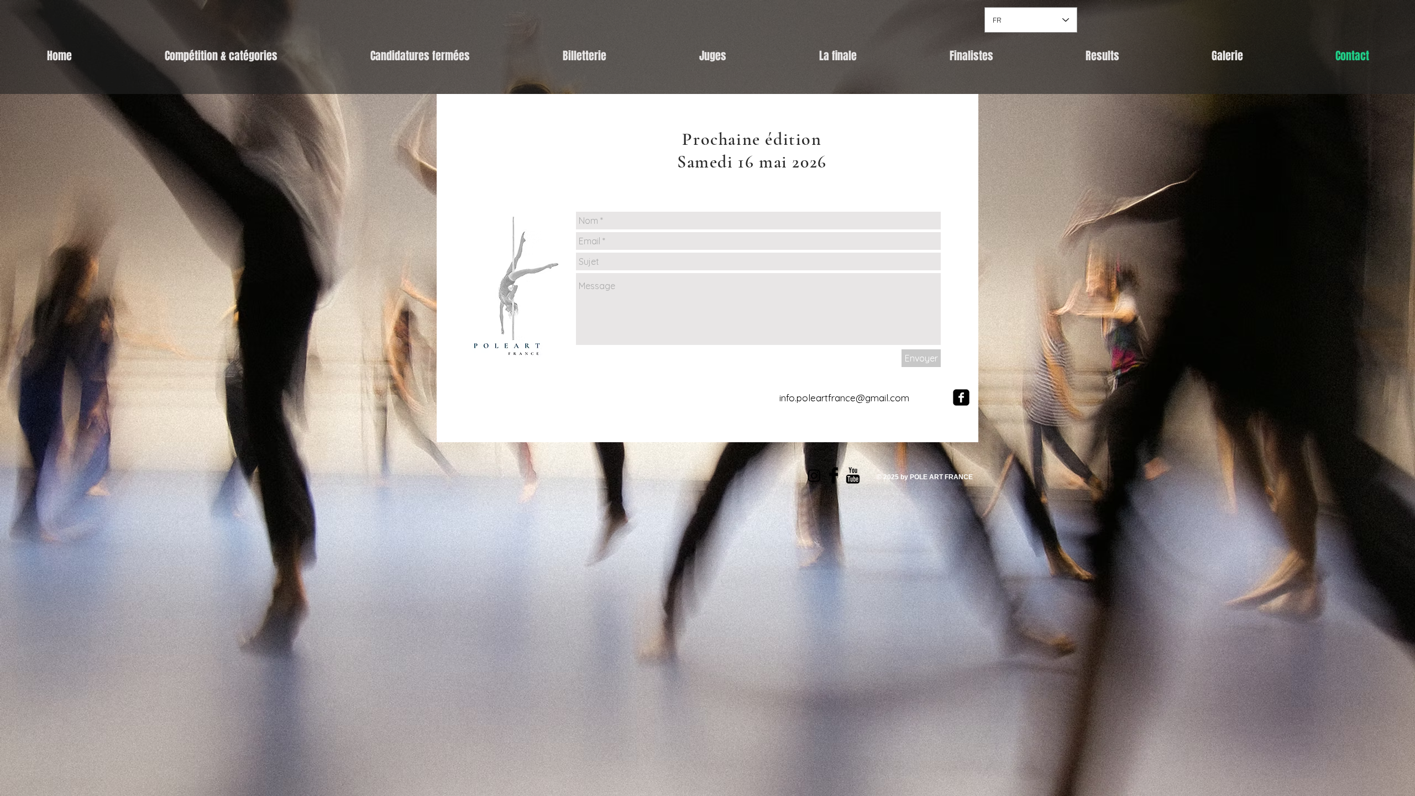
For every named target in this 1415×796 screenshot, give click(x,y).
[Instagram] (814, 475)
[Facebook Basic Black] (833, 475)
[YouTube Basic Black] (853, 475)
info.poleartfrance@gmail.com (844, 398)
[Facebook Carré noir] (961, 397)
